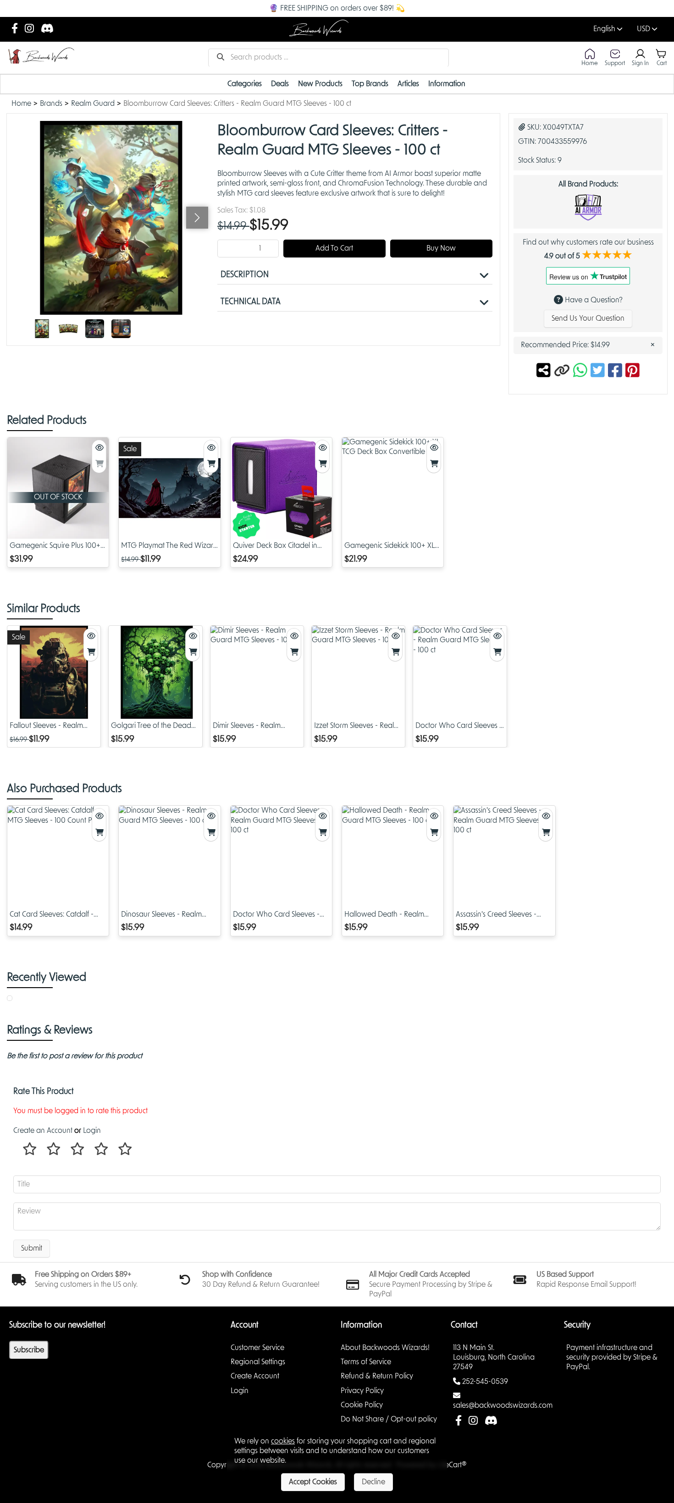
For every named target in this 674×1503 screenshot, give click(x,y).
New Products (320, 83)
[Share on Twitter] (599, 371)
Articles (408, 83)
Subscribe (29, 1350)
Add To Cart (334, 248)
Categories (244, 83)
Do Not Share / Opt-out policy (389, 1419)
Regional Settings (258, 1362)
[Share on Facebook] (616, 371)
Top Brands (370, 83)
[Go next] (197, 217)
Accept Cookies (313, 1482)
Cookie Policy (362, 1405)
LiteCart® (452, 1465)
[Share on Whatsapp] (580, 371)
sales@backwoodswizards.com (502, 1405)
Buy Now (441, 248)
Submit (31, 1248)
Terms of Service (366, 1362)
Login (92, 1130)
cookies (283, 1441)
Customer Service (257, 1347)
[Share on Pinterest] (632, 371)
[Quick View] (99, 448)
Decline (373, 1482)
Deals (280, 83)
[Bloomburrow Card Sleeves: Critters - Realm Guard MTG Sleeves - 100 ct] (42, 328)
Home (21, 103)
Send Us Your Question (588, 318)
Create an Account (42, 1130)
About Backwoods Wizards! (385, 1347)
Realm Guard (93, 103)
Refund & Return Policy (377, 1376)
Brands (51, 103)
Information (446, 83)
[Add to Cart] (99, 464)
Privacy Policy (362, 1390)
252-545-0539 (485, 1381)
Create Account (255, 1376)
